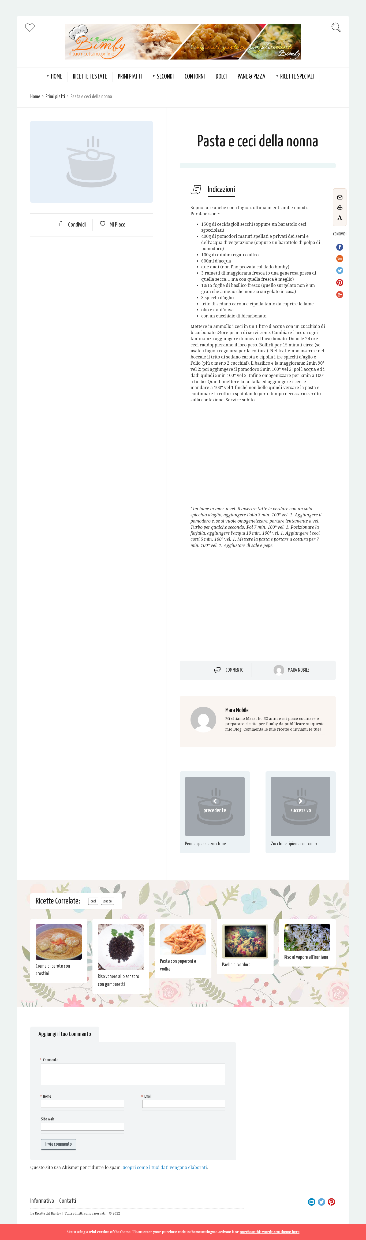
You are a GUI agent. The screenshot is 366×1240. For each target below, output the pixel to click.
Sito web (47, 1119)
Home (35, 96)
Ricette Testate (90, 77)
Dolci (221, 77)
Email (146, 1096)
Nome (46, 1096)
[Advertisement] (91, 279)
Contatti (67, 1201)
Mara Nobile (298, 670)
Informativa (42, 1201)
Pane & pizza (251, 77)
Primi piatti (130, 77)
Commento (235, 670)
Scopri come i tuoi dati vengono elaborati (165, 1167)
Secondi (165, 77)
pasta (107, 901)
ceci (93, 901)
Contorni (195, 77)
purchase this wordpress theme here (270, 1232)
